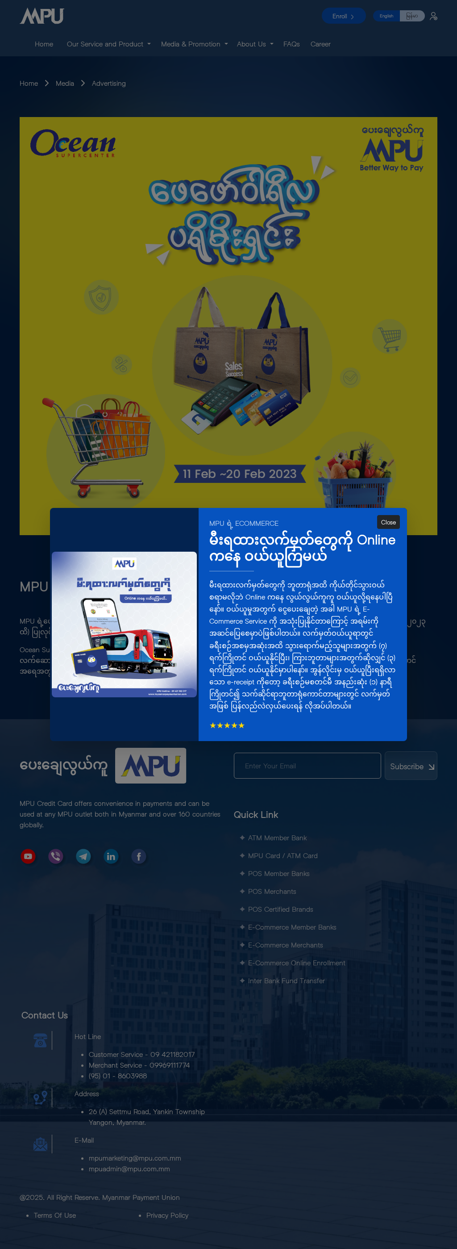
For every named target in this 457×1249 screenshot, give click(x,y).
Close (388, 522)
